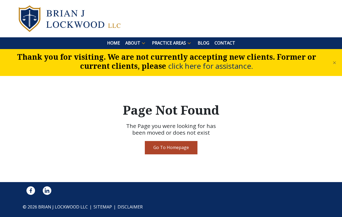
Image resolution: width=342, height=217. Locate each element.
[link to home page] (70, 18)
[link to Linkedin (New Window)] (47, 190)
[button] (143, 43)
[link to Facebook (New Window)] (30, 190)
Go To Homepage (171, 147)
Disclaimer (130, 207)
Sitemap (103, 207)
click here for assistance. (210, 66)
